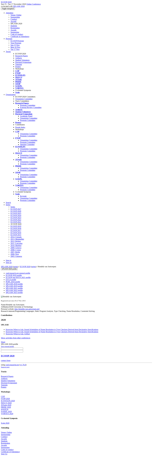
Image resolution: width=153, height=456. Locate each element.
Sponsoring (15, 32)
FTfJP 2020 (5, 399)
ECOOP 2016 (16, 233)
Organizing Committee (24, 99)
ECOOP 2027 (16, 209)
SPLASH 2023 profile (14, 292)
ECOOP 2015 (16, 235)
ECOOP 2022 (16, 220)
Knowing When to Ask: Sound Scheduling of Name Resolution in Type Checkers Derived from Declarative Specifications (52, 330)
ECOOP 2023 (16, 218)
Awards (13, 21)
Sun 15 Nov (15, 45)
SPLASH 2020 (19, 6)
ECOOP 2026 (16, 211)
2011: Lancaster (16, 243)
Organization (11, 95)
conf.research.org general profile (18, 273)
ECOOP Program (17, 41)
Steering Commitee (27, 144)
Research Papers (21, 56)
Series (13, 207)
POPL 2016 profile (13, 282)
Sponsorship (15, 17)
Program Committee (27, 105)
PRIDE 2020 (6, 407)
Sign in (8, 260)
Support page (5, 367)
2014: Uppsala (16, 237)
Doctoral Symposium (23, 62)
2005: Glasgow (16, 256)
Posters (18, 67)
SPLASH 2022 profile (14, 290)
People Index (20, 127)
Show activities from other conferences (15, 338)
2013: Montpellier (17, 239)
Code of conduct (17, 34)
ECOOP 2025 (16, 213)
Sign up (9, 263)
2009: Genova (16, 248)
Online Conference (33, 4)
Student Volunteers (22, 60)
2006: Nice (15, 254)
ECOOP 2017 (16, 230)
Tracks (8, 52)
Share (3, 342)
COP (3, 396)
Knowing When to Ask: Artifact (18, 334)
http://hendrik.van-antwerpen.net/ (27, 309)
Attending (9, 13)
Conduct (14, 19)
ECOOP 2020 (25, 267)
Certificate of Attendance (20, 36)
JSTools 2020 (6, 405)
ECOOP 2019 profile (14, 275)
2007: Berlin (15, 252)
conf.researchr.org (12, 365)
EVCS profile (11, 280)
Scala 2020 (5, 423)
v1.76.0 (23, 365)
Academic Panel (26, 116)
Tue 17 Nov (15, 49)
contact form (5, 360)
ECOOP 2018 (16, 228)
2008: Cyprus (16, 250)
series (16, 267)
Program (9, 39)
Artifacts (18, 58)
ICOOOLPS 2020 (8, 401)
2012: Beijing (16, 241)
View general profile (7, 346)
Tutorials (18, 64)
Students (14, 26)
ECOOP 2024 (16, 215)
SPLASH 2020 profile (9, 269)
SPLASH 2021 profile (14, 288)
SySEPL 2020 (6, 411)
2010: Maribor (16, 246)
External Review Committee (30, 107)
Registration (15, 28)
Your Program (16, 43)
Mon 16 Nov (15, 47)
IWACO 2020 (6, 403)
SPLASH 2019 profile (14, 286)
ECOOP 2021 (16, 222)
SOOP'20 (4, 409)
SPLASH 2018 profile (14, 284)
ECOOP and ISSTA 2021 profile (18, 277)
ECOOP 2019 (16, 226)
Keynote (23, 196)
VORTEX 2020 (7, 414)
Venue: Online (16, 15)
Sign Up (4, 454)
